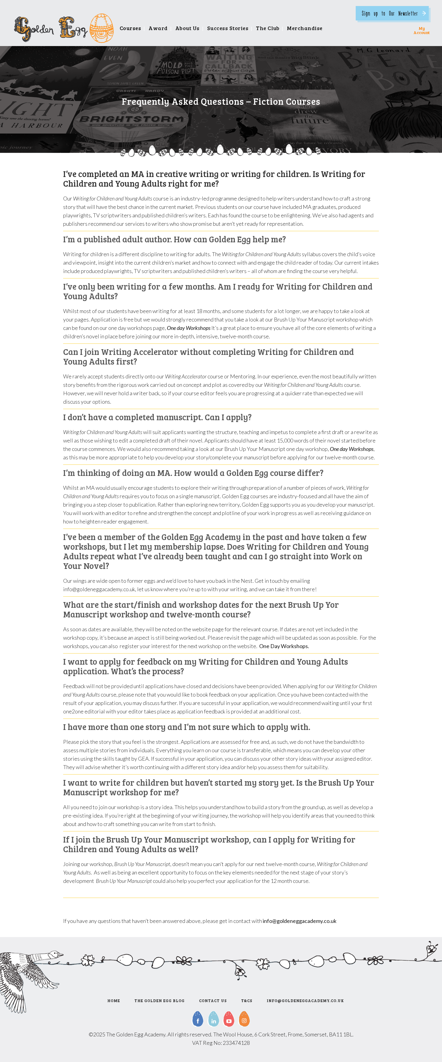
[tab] (221, 239)
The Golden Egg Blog (159, 1000)
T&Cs (246, 1000)
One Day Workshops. (283, 646)
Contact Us (213, 1000)
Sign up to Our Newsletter (390, 13)
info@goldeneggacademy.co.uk (299, 921)
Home (113, 1000)
